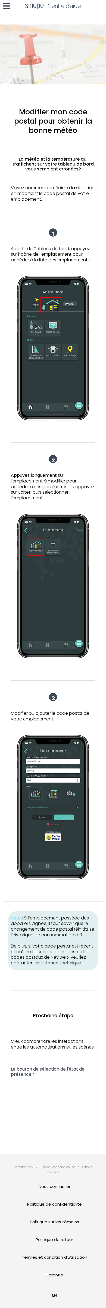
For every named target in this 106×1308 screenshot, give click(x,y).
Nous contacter (54, 1186)
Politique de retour (54, 1239)
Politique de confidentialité (54, 1204)
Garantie (54, 1275)
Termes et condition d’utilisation (54, 1257)
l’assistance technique (57, 963)
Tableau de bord (51, 249)
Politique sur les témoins (54, 1222)
